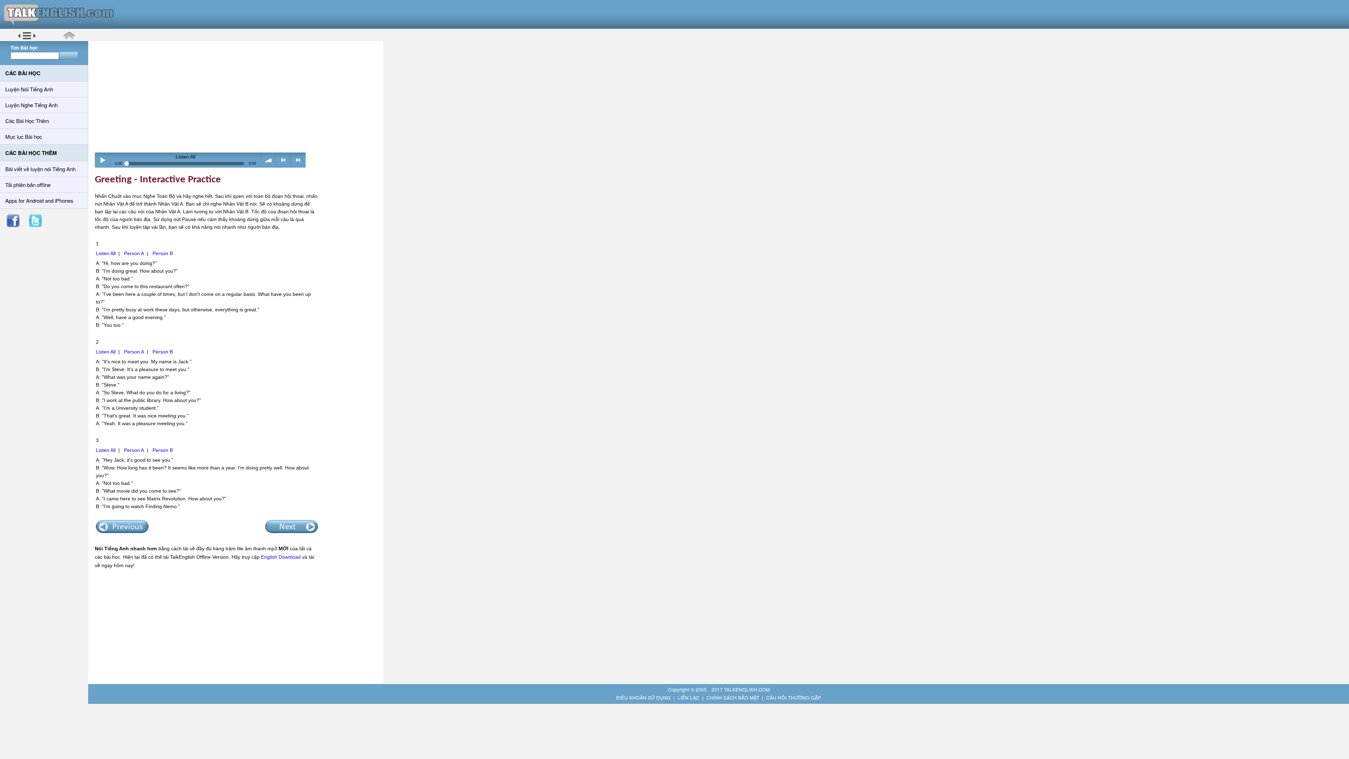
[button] (27, 38)
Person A (134, 253)
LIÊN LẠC (688, 697)
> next (298, 160)
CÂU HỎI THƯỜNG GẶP (793, 697)
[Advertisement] (238, 96)
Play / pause (102, 160)
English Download (281, 557)
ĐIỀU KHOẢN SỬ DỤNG (643, 697)
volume (268, 160)
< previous (283, 160)
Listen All (106, 253)
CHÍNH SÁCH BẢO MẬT (732, 697)
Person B (162, 253)
